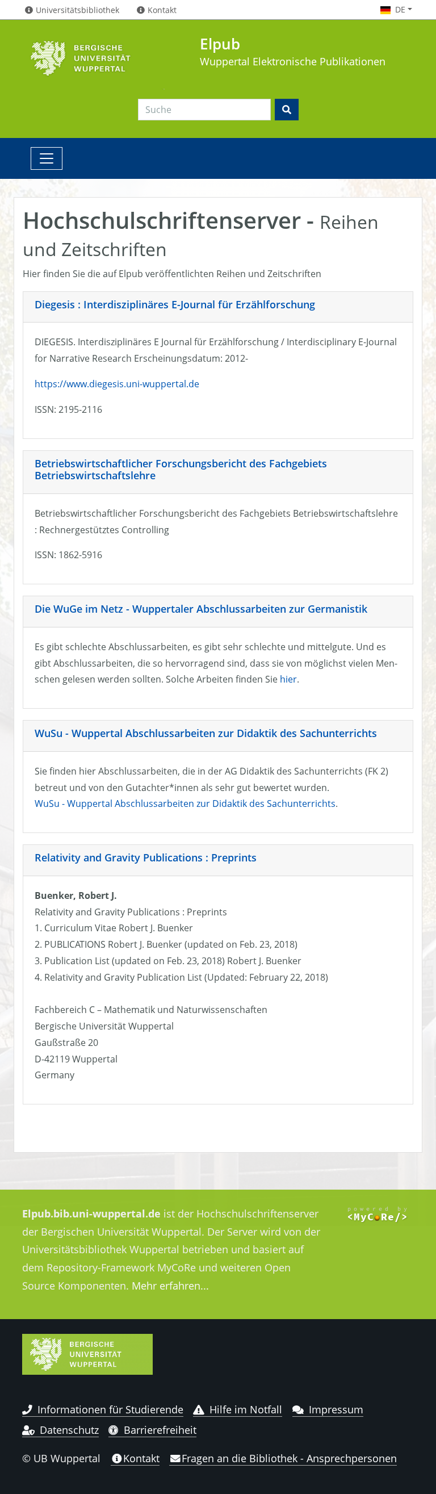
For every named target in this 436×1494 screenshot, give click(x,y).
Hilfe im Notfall (245, 1409)
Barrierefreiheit (160, 1430)
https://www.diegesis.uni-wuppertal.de (117, 384)
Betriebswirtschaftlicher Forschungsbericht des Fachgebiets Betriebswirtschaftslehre (181, 470)
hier (288, 679)
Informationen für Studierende (110, 1409)
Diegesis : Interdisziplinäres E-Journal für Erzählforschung (175, 304)
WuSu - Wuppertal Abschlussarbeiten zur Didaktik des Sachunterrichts (206, 733)
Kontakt (141, 1458)
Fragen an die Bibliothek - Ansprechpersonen (289, 1458)
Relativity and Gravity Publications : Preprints (146, 857)
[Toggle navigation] (46, 158)
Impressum (336, 1409)
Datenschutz (69, 1430)
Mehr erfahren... (170, 1285)
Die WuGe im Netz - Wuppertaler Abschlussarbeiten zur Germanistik (201, 609)
